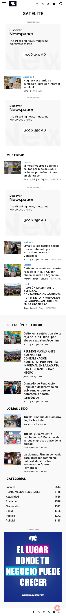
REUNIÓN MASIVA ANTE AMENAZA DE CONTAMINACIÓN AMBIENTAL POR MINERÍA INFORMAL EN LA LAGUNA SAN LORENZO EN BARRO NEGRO (43, 296)
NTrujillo (27, 91)
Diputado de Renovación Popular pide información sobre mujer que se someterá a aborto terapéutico (41, 390)
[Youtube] (54, 4)
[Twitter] (49, 612)
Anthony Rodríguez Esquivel (35, 179)
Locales (27, 162)
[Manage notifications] (57, 608)
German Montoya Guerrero (35, 447)
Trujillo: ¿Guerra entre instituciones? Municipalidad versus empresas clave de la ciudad (42, 439)
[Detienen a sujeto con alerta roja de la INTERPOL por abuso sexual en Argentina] (12, 270)
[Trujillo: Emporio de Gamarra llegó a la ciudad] (12, 421)
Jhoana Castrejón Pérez (33, 308)
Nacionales (29, 242)
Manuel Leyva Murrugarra (35, 424)
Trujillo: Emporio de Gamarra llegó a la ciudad (42, 418)
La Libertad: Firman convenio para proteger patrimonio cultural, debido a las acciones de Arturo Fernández (42, 461)
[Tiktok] (44, 612)
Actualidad (28, 77)
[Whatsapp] (59, 612)
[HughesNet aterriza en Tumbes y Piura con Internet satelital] (12, 82)
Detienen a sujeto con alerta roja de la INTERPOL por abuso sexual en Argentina (42, 272)
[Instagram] (43, 4)
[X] (48, 4)
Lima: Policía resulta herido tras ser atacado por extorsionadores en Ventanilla (41, 250)
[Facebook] (37, 4)
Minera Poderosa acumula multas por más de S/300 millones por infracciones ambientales (40, 170)
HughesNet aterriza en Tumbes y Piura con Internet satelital (41, 84)
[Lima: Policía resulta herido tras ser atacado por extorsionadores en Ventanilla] (12, 247)
